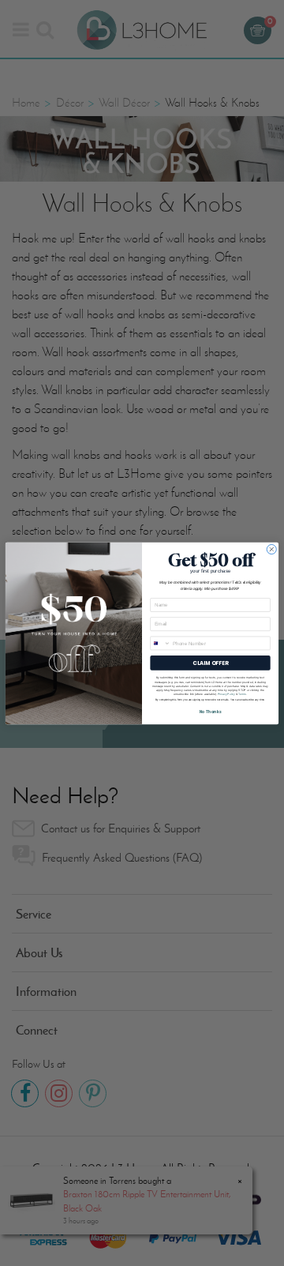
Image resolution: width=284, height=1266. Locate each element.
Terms (241, 694)
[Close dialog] (271, 549)
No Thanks (211, 711)
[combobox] (160, 643)
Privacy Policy (226, 694)
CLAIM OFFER (210, 663)
